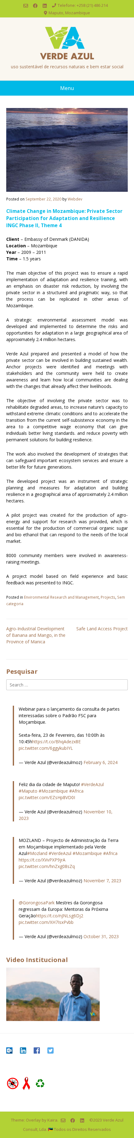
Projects (108, 597)
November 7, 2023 (102, 881)
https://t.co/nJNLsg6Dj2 (59, 916)
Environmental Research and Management (61, 597)
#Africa (76, 791)
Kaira (52, 1120)
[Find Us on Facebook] (35, 6)
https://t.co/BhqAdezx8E (56, 741)
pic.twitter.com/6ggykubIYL (46, 748)
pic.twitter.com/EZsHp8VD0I (47, 797)
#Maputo (28, 791)
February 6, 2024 (100, 762)
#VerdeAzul (92, 784)
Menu (67, 88)
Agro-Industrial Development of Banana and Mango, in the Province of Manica (35, 635)
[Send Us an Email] (26, 6)
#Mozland (37, 853)
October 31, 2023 (101, 936)
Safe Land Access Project (102, 629)
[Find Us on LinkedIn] (44, 6)
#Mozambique (53, 791)
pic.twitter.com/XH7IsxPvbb (46, 922)
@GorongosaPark (37, 903)
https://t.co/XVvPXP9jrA (42, 860)
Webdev (75, 198)
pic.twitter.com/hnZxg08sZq (47, 866)
